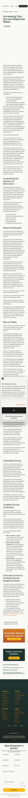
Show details (19, 404)
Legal (14, 740)
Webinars (4, 716)
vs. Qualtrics (18, 693)
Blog (3, 711)
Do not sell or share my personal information (14, 417)
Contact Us (18, 722)
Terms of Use (22, 794)
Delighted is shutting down (10, 670)
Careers (4, 699)
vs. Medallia (18, 697)
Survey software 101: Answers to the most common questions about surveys (13, 673)
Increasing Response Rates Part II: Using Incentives (13, 614)
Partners (4, 703)
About (4, 695)
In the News (5, 697)
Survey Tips (7, 26)
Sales (16, 720)
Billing (16, 718)
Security (4, 705)
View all (17, 703)
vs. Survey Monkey (20, 695)
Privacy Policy (17, 737)
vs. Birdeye (18, 699)
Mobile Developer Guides (19, 713)
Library (4, 713)
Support (17, 716)
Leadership (5, 701)
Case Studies (5, 714)
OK (14, 410)
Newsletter (5, 718)
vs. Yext (17, 701)
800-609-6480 (6, 693)
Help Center (18, 711)
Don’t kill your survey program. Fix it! (13, 667)
